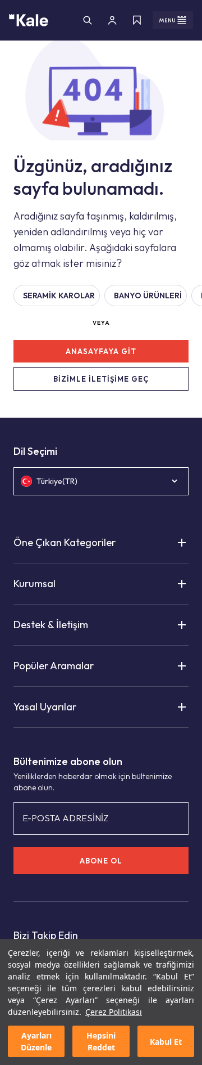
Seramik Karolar (59, 295)
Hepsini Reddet (101, 1041)
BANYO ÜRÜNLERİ (148, 295)
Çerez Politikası (113, 1011)
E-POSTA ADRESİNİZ (65, 818)
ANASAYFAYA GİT (101, 351)
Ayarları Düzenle (36, 1041)
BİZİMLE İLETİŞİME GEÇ (101, 378)
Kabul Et (166, 1041)
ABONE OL (101, 860)
